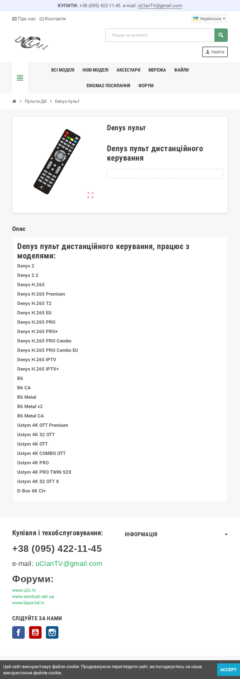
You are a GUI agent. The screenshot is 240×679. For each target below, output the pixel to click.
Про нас (26, 19)
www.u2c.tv (24, 590)
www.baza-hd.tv (28, 603)
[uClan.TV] (31, 42)
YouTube (35, 632)
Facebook (18, 632)
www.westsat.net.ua (33, 596)
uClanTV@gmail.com (160, 5)
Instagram (52, 632)
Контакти (55, 19)
